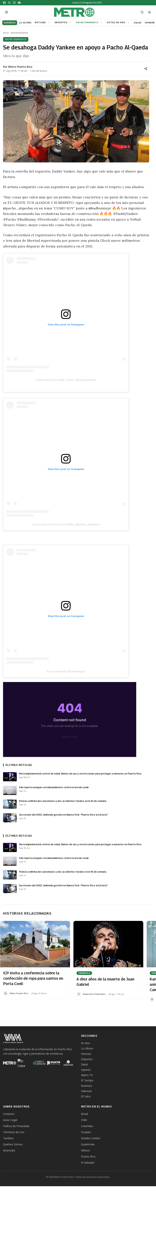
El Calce (86, 1096)
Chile (84, 1120)
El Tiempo (87, 1080)
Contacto (8, 1114)
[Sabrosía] (68, 1063)
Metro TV (87, 1075)
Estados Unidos (90, 1138)
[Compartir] (145, 68)
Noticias (40, 22)
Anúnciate (9, 1150)
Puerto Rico (88, 1156)
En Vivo (85, 1043)
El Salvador (88, 1162)
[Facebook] (4, 2)
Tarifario (8, 1138)
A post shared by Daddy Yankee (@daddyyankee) (66, 379)
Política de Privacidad (16, 1126)
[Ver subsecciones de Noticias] (50, 22)
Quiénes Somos (13, 1144)
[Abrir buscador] (142, 12)
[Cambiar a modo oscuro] (149, 12)
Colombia (87, 1126)
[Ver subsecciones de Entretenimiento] (102, 22)
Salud (84, 1064)
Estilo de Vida (116, 22)
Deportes (61, 22)
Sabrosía (86, 1091)
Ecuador (86, 1132)
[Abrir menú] (6, 12)
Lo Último (87, 1048)
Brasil (84, 1114)
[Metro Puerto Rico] (9, 1063)
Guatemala (88, 1144)
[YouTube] (19, 2)
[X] (9, 2)
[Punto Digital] (53, 1063)
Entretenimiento (87, 22)
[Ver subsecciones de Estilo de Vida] (129, 22)
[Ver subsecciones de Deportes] (71, 22)
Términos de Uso (13, 1132)
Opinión (86, 1070)
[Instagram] (14, 2)
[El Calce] (24, 1063)
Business (86, 1085)
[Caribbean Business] (38, 1063)
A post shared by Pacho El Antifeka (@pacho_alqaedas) (65, 524)
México (85, 1150)
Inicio (6, 32)
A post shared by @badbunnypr (66, 671)
